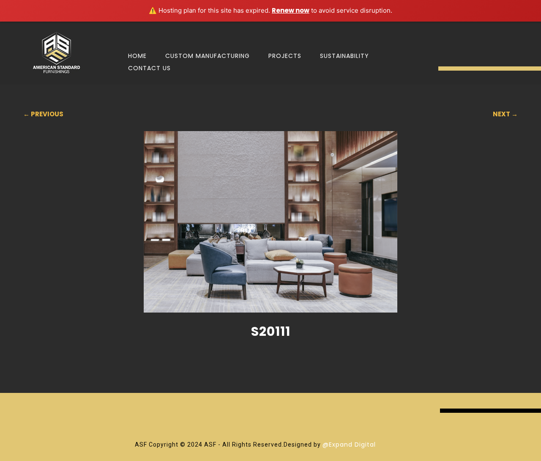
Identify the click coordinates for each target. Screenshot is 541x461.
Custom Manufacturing (207, 56)
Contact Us (149, 68)
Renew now (290, 10)
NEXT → (505, 114)
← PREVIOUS (43, 114)
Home (137, 56)
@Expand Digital (349, 444)
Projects (284, 56)
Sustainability (344, 56)
